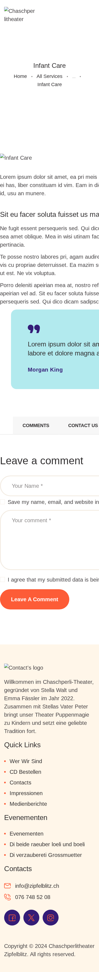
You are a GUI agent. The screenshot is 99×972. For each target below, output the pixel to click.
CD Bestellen (25, 772)
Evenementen (26, 834)
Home (20, 76)
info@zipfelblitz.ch (37, 886)
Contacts (20, 783)
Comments (36, 425)
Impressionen (26, 793)
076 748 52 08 (32, 897)
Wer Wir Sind (26, 761)
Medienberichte (28, 804)
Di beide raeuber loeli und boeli (47, 844)
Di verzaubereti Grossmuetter (46, 855)
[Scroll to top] (82, 955)
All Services (49, 76)
